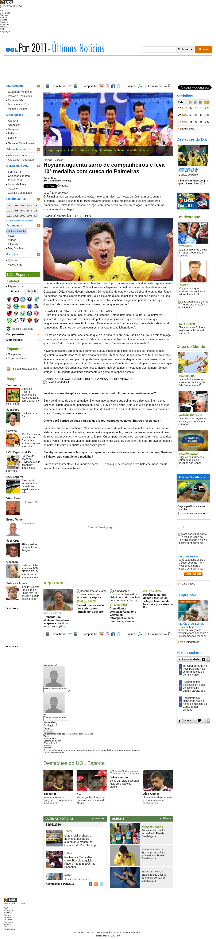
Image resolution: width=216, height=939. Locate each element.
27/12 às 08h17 (119, 604)
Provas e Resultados (20, 96)
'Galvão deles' (188, 453)
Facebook (113, 86)
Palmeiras (10, 321)
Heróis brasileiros (191, 624)
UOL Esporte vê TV (18, 452)
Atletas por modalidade (21, 159)
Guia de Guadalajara (20, 192)
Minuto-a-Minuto (17, 108)
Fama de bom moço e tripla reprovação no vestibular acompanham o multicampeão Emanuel (193, 632)
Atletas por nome (17, 155)
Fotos (11, 235)
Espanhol (49, 793)
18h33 (68, 874)
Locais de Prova (17, 184)
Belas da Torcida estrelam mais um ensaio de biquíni (124, 783)
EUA (185, 108)
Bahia (24, 300)
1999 (22, 215)
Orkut (107, 86)
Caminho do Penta (190, 415)
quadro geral (187, 128)
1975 (15, 210)
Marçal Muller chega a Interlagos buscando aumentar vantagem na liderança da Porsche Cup (80, 840)
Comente (62, 185)
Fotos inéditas (119, 777)
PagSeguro (5, 31)
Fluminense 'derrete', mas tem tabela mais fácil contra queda (157, 800)
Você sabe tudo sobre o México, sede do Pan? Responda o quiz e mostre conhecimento (191, 564)
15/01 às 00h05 (86, 601)
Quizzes (12, 260)
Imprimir (131, 86)
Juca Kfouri (13, 409)
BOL (2, 29)
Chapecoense (37, 300)
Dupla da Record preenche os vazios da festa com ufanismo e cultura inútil (23, 396)
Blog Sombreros (17, 248)
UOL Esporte (18, 275)
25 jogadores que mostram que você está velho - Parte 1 (191, 291)
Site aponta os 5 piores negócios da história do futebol (191, 330)
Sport (31, 321)
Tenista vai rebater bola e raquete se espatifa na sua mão (30, 486)
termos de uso (86, 734)
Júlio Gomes (151, 793)
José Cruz (12, 540)
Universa (4, 22)
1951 (9, 205)
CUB (185, 114)
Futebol (13, 281)
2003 (29, 215)
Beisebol (13, 133)
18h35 (68, 831)
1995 (15, 215)
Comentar (48, 731)
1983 (29, 210)
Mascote (13, 188)
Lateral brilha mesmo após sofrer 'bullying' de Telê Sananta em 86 (191, 382)
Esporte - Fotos (152, 827)
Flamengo (10, 314)
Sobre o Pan (15, 171)
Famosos (4, 24)
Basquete (13, 129)
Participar (193, 573)
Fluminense (17, 314)
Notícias (4, 15)
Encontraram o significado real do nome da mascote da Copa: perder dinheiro (195, 703)
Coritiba (17, 307)
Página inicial (16, 286)
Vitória (37, 321)
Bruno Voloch (15, 519)
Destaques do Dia (18, 104)
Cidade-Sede (15, 180)
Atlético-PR (17, 300)
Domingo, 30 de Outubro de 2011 (189, 170)
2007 (36, 215)
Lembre (183, 285)
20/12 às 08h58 (152, 591)
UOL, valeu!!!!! (30, 502)
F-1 (79, 793)
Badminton (14, 125)
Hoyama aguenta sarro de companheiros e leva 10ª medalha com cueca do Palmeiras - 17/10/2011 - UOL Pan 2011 (76, 46)
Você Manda (15, 264)
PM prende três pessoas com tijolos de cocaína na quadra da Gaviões (194, 686)
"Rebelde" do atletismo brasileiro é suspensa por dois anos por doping (57, 621)
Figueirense (37, 307)
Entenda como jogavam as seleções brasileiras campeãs (192, 421)
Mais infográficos (189, 642)
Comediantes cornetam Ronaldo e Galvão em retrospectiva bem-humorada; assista (123, 615)
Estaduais (185, 246)
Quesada (12, 561)
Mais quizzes (187, 583)
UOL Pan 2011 (27, 47)
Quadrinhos (186, 376)
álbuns (167, 818)
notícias (99, 818)
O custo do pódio (188, 174)
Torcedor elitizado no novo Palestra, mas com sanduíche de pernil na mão (195, 670)
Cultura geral (188, 556)
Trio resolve (28, 523)
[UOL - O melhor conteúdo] (6, 3)
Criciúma (24, 307)
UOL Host (115, 936)
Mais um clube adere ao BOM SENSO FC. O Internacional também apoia (30, 571)
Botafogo (31, 300)
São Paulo (24, 321)
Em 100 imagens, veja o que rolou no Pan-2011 (193, 182)
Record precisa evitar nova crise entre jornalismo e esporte (90, 608)
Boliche (12, 137)
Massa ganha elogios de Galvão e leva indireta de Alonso (91, 800)
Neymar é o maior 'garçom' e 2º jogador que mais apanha (58, 800)
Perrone (11, 430)
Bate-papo (5, 13)
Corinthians (10, 307)
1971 (9, 210)
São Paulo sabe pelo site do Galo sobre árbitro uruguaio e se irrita (31, 440)
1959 (22, 205)
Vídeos (12, 239)
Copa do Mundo (17, 358)
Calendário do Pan (19, 175)
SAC (2, 10)
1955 (15, 205)
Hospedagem (102, 936)
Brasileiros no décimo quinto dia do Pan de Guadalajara (154, 855)
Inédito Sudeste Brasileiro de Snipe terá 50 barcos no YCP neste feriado (30, 593)
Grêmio (31, 314)
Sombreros (13, 385)
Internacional (37, 314)
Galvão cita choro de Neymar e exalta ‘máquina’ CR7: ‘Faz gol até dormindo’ (23, 463)
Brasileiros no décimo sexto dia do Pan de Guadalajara (154, 833)
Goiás (24, 314)
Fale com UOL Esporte (24, 368)
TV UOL (4, 27)
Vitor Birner (14, 498)
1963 (29, 205)
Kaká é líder (186, 324)
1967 (36, 205)
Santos (17, 321)
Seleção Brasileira (22, 328)
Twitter (118, 86)
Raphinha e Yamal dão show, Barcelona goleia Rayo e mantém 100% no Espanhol (79, 862)
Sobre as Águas (16, 583)
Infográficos (14, 244)
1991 (9, 215)
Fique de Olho (16, 100)
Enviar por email (101, 86)
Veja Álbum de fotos (55, 193)
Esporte (4, 17)
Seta (208, 659)
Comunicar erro (157, 86)
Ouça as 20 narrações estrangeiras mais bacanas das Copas (191, 460)
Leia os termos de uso (54, 752)
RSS (96, 884)
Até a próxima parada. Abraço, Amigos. (31, 547)
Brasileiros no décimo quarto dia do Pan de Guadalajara (154, 877)
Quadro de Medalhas (20, 91)
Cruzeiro (31, 307)
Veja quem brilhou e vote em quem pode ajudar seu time (192, 252)
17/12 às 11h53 (52, 613)
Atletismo (13, 120)
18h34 (68, 853)
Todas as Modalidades (21, 143)
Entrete (3, 20)
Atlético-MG (10, 300)
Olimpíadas (14, 354)
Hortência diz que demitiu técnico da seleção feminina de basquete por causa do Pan (158, 601)
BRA (185, 121)
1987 (36, 210)
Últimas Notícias (17, 231)
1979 (22, 210)
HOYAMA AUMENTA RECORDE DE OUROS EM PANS (77, 311)
